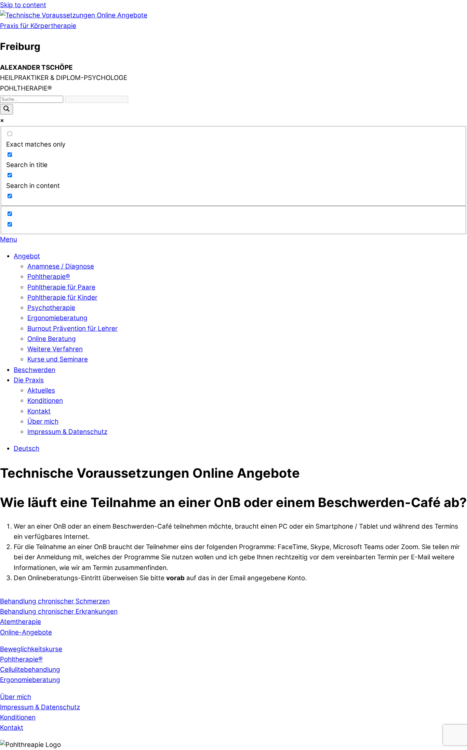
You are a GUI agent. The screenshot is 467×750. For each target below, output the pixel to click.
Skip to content (23, 5)
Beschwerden (34, 370)
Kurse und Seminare (57, 359)
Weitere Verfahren (55, 349)
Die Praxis (29, 380)
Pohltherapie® (48, 277)
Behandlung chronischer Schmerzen (55, 601)
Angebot (27, 256)
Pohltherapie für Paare (61, 287)
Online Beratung (51, 339)
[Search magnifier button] (6, 109)
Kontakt (39, 411)
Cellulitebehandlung (30, 669)
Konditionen (45, 401)
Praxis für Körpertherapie (38, 26)
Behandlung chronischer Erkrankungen (59, 611)
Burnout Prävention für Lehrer (72, 328)
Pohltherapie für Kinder (62, 297)
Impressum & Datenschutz (67, 432)
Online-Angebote (26, 632)
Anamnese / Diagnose (60, 266)
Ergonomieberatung (57, 318)
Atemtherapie (20, 622)
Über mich (42, 421)
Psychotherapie (51, 308)
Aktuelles (41, 390)
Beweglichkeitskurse (31, 649)
